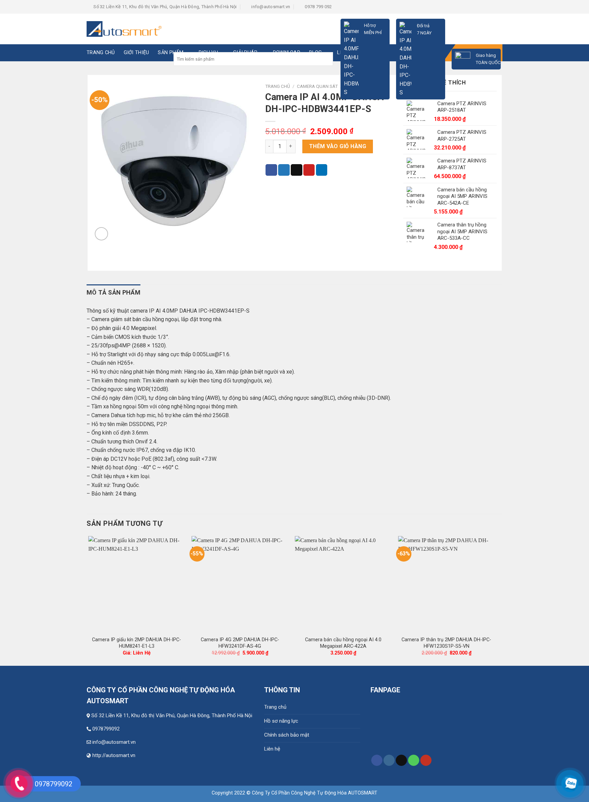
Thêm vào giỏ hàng (337, 146)
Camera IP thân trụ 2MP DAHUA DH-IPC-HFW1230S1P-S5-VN (446, 643)
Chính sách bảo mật (286, 735)
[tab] (113, 292)
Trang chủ (275, 707)
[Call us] (413, 760)
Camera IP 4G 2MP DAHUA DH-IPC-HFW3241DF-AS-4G (240, 643)
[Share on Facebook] (271, 170)
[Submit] (327, 59)
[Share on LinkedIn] (322, 170)
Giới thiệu (136, 53)
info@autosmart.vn (114, 742)
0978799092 (106, 729)
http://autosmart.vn (113, 755)
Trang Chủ (101, 53)
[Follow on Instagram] (389, 760)
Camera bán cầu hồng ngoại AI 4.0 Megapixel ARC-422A (343, 643)
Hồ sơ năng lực (281, 721)
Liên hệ (272, 749)
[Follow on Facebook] (376, 760)
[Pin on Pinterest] (309, 170)
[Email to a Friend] (296, 170)
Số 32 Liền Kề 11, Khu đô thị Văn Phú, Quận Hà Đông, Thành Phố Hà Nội (171, 715)
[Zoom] (101, 233)
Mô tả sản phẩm (113, 292)
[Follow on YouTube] (426, 760)
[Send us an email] (401, 760)
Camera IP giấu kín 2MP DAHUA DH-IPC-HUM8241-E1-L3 (136, 643)
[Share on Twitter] (284, 170)
